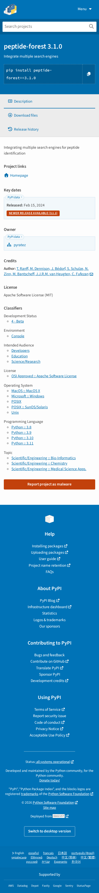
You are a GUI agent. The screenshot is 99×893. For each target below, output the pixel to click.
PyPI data (14, 197)
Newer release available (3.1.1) (33, 213)
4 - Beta (17, 321)
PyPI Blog (47, 600)
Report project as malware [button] (49, 484)
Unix (15, 412)
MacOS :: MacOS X (25, 391)
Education (19, 356)
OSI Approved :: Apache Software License (44, 376)
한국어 (76, 862)
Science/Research (25, 361)
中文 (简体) (69, 857)
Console (17, 336)
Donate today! (49, 780)
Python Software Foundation (68, 793)
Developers (20, 350)
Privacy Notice (47, 729)
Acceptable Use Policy (47, 735)
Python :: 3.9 (21, 432)
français (48, 853)
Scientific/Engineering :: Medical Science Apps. (48, 469)
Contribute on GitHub (47, 661)
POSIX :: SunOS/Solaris (29, 407)
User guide (47, 559)
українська (18, 857)
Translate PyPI (47, 668)
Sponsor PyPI (49, 674)
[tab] (49, 101)
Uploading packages (47, 552)
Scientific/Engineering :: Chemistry (39, 463)
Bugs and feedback (49, 655)
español (33, 853)
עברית (46, 862)
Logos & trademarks (49, 620)
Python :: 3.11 (22, 443)
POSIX (16, 401)
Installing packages (47, 546)
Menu (82, 9)
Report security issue (49, 716)
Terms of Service (47, 709)
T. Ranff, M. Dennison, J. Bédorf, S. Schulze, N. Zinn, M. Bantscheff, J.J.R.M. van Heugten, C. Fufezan (46, 271)
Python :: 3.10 (22, 438)
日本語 (62, 853)
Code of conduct (47, 722)
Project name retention (47, 565)
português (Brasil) (82, 853)
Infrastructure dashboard (47, 607)
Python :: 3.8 (21, 427)
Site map (49, 807)
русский (32, 862)
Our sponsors (49, 626)
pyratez (19, 245)
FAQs (50, 572)
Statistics (49, 613)
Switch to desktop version (49, 831)
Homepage (19, 175)
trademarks (29, 793)
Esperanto (60, 862)
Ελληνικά (36, 857)
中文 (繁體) (88, 857)
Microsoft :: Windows (27, 396)
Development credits (47, 680)
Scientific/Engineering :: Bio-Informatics (43, 458)
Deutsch (52, 857)
